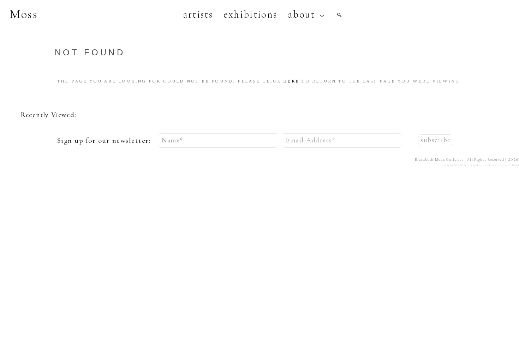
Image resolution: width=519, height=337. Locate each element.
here (291, 81)
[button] (306, 14)
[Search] (339, 15)
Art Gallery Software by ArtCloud (493, 165)
